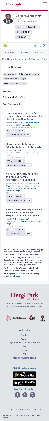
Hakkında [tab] (9, 59)
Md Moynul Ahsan (20, 123)
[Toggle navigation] (45, 3)
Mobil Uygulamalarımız (24, 358)
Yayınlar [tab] (21, 59)
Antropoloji (26, 125)
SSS (24, 346)
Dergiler (24, 335)
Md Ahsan (17, 150)
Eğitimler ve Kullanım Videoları (24, 342)
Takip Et (10, 53)
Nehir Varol (33, 123)
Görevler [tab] (34, 59)
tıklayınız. (17, 276)
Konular (24, 339)
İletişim (24, 350)
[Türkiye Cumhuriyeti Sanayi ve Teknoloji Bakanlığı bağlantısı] (24, 317)
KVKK (24, 354)
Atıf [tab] (45, 59)
